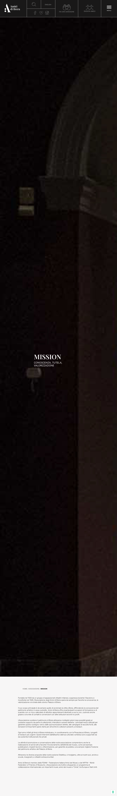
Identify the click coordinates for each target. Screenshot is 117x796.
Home (25, 689)
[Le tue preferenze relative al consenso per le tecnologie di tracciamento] (113, 792)
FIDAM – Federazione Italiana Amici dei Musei (60, 763)
